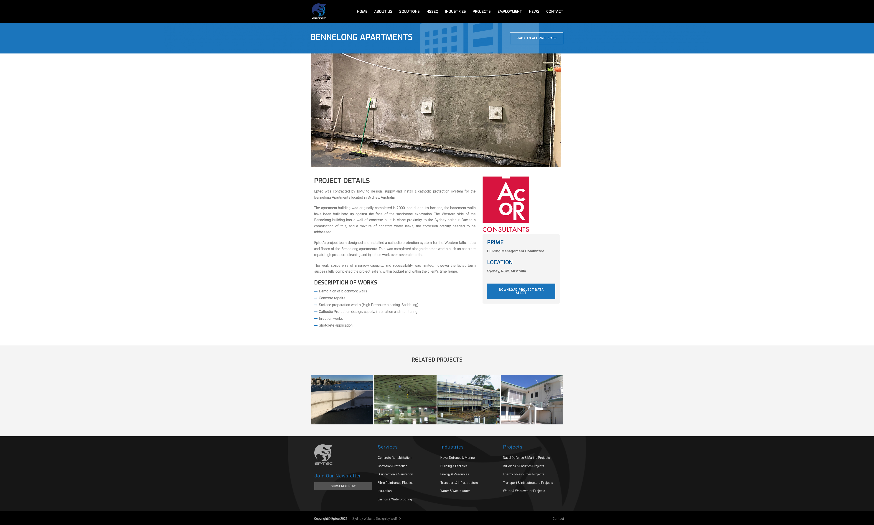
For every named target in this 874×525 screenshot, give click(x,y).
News (534, 11)
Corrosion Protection (392, 466)
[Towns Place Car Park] (405, 392)
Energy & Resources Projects (523, 474)
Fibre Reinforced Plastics (395, 482)
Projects (482, 11)
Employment (510, 11)
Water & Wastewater (455, 491)
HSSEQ (432, 11)
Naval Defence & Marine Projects (526, 457)
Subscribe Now (343, 486)
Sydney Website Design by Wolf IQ (376, 518)
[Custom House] (468, 392)
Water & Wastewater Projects (524, 491)
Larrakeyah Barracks (532, 412)
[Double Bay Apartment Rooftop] (342, 392)
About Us (383, 11)
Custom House (468, 412)
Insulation (385, 491)
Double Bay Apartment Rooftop (342, 412)
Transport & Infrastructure (459, 482)
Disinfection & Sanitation (395, 474)
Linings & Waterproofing (395, 499)
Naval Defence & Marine (457, 457)
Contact (554, 11)
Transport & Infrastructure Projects (528, 482)
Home (362, 11)
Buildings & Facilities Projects (523, 466)
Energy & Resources (454, 474)
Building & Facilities (453, 466)
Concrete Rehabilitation (395, 457)
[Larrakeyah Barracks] (532, 392)
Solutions (409, 11)
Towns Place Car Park (405, 412)
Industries (455, 11)
